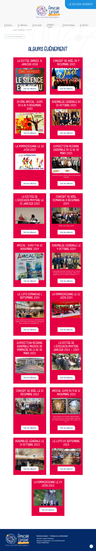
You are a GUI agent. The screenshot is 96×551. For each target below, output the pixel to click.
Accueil (9, 25)
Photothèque (69, 25)
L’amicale (23, 25)
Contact (84, 25)
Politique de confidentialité (59, 536)
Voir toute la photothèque (15, 36)
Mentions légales (42, 536)
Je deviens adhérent (81, 4)
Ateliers (38, 25)
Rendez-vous (51, 25)
